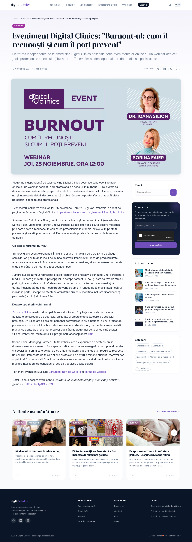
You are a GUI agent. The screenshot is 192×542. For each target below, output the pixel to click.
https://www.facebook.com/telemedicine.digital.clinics (90, 212)
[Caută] (169, 4)
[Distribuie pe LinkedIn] (164, 68)
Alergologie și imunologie (162, 357)
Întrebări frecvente (86, 521)
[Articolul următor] (174, 432)
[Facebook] (13, 520)
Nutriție (141, 357)
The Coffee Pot (174, 536)
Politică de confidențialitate (163, 511)
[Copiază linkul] (177, 68)
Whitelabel (127, 4)
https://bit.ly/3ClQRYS (39, 384)
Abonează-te (156, 245)
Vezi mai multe (142, 368)
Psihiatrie (141, 351)
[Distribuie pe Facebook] (158, 68)
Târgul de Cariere (95, 371)
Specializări (86, 4)
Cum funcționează (86, 506)
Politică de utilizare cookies (163, 516)
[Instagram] (28, 520)
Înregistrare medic (107, 4)
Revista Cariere (71, 371)
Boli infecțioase (161, 362)
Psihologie (142, 362)
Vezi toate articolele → (168, 411)
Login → (143, 5)
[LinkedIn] (20, 520)
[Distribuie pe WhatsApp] (170, 68)
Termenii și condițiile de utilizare (166, 506)
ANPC (117, 521)
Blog (116, 516)
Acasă (15, 18)
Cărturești (54, 371)
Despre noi (119, 506)
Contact (118, 511)
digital (20, 4)
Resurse (70, 4)
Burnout (18, 26)
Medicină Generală (160, 351)
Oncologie (142, 346)
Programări (55, 4)
